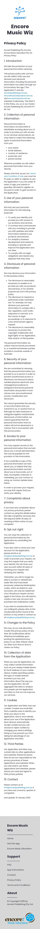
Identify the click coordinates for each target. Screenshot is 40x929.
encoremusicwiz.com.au (19, 98)
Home (10, 838)
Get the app (13, 843)
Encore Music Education (19, 848)
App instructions (15, 869)
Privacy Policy (14, 880)
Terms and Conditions (18, 885)
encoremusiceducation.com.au (18, 95)
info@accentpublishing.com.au (18, 556)
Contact (11, 874)
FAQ (9, 864)
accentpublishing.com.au (15, 93)
